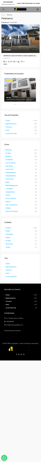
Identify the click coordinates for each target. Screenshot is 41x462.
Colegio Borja (10, 192)
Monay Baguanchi (12, 185)
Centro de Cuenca (12, 211)
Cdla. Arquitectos (11, 205)
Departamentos (11, 124)
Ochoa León (10, 179)
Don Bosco (9, 166)
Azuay (8, 231)
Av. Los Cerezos (11, 198)
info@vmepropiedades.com (8, 4)
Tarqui (8, 247)
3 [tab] (21, 105)
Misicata (9, 150)
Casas (8, 120)
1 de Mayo (9, 189)
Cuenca (8, 228)
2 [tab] (19, 105)
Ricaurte (8, 156)
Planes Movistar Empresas (12, 330)
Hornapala (9, 234)
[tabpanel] (20, 89)
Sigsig (8, 237)
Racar (8, 182)
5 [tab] (27, 105)
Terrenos (9, 127)
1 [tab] (16, 105)
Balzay (8, 201)
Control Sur (10, 169)
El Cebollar (9, 159)
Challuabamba (11, 176)
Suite (7, 130)
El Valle (8, 208)
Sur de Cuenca (11, 163)
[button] (4, 458)
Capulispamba (11, 172)
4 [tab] (24, 105)
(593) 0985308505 (8, 2)
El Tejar (8, 153)
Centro (8, 195)
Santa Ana (9, 244)
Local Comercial (11, 133)
